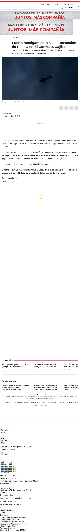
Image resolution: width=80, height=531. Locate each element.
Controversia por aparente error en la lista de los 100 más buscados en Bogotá (15, 366)
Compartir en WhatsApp (9, 524)
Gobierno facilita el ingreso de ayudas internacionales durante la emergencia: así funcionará (15, 387)
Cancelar (10, 510)
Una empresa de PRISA (40, 411)
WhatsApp (76, 108)
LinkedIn (71, 108)
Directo (28, 447)
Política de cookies (36, 402)
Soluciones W (72, 402)
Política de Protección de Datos (20, 402)
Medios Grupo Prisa (40, 416)
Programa (54, 4)
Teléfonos (35, 405)
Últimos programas (18, 447)
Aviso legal (7, 402)
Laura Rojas (6, 114)
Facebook (61, 108)
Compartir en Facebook (9, 517)
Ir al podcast (19, 481)
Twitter (66, 108)
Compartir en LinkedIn (9, 522)
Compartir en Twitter (8, 520)
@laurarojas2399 (12, 114)
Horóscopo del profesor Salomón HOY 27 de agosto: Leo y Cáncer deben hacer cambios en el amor (45, 387)
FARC (4, 180)
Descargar (4, 528)
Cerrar (3, 492)
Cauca (4, 182)
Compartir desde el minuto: (12, 530)
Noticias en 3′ (6, 447)
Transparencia (62, 402)
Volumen (4, 440)
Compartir (28, 481)
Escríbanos (44, 405)
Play (2, 443)
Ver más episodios (7, 481)
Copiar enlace (6, 526)
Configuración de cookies (49, 402)
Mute (2, 438)
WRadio (13, 6)
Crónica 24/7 (4, 473)
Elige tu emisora (69, 7)
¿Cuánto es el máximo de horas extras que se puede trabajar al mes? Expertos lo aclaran (45, 366)
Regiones (16, 37)
